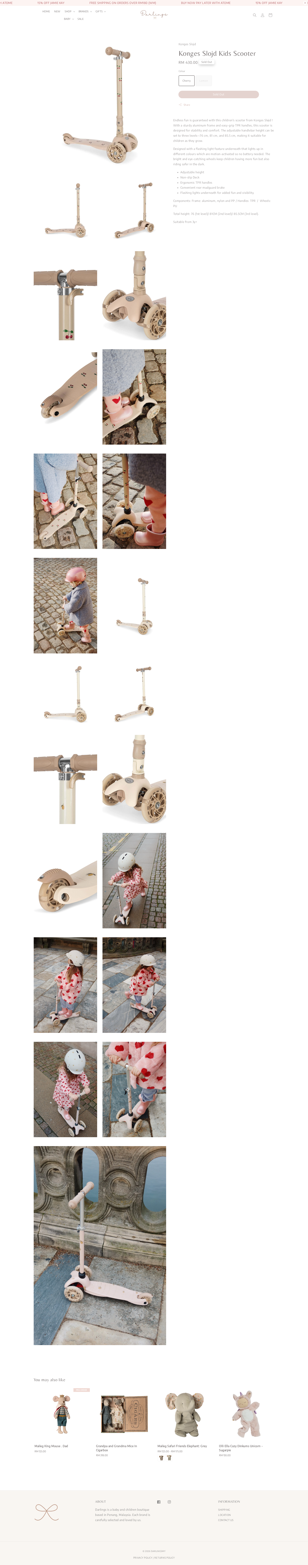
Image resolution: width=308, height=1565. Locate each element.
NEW (57, 11)
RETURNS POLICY (164, 1557)
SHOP (68, 11)
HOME (46, 11)
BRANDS (84, 11)
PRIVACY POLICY (142, 1557)
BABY (67, 18)
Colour (182, 71)
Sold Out (218, 94)
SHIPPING (224, 1509)
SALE (81, 18)
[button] (255, 15)
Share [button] (187, 104)
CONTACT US (225, 1520)
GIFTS (99, 11)
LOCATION (224, 1514)
